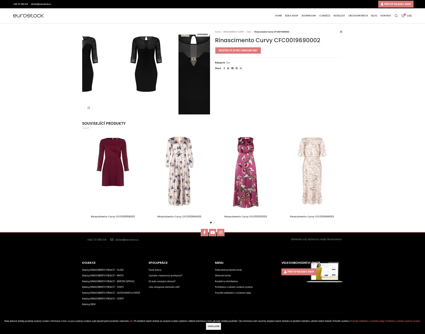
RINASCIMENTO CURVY (234, 32)
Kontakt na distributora (226, 281)
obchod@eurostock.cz (41, 4)
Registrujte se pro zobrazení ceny (238, 50)
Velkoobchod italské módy (228, 270)
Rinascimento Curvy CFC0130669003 (312, 216)
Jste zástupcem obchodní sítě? (164, 287)
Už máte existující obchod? (162, 281)
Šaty (249, 32)
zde (131, 321)
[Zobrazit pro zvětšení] (89, 108)
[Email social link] (232, 68)
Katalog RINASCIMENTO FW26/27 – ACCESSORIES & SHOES (111, 292)
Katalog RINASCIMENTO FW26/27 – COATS (103, 287)
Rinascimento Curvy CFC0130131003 (245, 216)
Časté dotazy (155, 270)
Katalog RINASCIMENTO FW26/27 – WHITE (103, 275)
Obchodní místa (223, 275)
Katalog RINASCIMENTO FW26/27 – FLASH (103, 270)
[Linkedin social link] (241, 68)
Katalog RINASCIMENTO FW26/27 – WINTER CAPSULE (108, 281)
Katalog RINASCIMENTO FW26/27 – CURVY (103, 298)
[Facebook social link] (224, 68)
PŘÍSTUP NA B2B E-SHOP (397, 4)
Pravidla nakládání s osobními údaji (233, 292)
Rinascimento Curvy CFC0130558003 (113, 216)
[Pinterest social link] (237, 68)
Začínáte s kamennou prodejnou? (165, 275)
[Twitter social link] (228, 68)
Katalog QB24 (88, 304)
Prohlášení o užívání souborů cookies (234, 287)
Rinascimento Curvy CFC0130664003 (179, 216)
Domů (218, 32)
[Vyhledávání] (396, 15)
